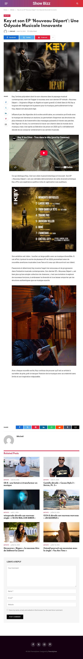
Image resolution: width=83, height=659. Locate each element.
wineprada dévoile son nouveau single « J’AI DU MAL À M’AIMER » (19, 517)
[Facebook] (6, 102)
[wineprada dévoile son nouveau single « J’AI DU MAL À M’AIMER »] (22, 500)
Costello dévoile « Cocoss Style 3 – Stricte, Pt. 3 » (59, 484)
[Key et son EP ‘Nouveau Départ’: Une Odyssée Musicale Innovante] (41, 67)
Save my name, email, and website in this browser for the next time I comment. (36, 610)
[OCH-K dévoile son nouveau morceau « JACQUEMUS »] (61, 500)
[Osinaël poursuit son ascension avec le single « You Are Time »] (61, 532)
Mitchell (12, 31)
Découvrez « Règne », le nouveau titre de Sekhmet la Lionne (21, 549)
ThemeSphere (52, 651)
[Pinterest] (6, 119)
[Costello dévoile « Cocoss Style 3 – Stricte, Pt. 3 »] (61, 467)
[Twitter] (6, 108)
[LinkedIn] (6, 113)
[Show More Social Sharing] (53, 37)
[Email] (6, 124)
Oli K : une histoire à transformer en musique (20, 484)
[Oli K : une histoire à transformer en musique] (22, 467)
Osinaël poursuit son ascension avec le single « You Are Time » (60, 549)
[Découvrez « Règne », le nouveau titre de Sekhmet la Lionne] (22, 532)
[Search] (77, 3)
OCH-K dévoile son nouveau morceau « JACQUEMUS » (61, 517)
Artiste (7, 15)
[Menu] (6, 3)
